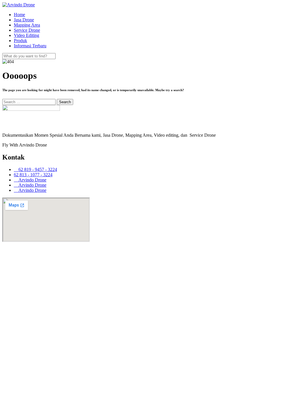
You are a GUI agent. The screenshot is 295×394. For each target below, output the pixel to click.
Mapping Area (27, 24)
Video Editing (26, 35)
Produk (20, 40)
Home (19, 14)
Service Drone (27, 30)
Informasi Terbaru (30, 45)
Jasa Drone (24, 19)
